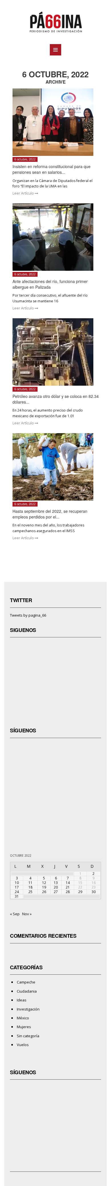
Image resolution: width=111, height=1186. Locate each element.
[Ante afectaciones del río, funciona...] (56, 237)
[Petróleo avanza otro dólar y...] (56, 352)
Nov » (27, 913)
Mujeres (24, 1026)
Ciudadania (27, 991)
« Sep (15, 913)
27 (56, 891)
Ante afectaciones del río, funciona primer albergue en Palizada (50, 284)
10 (17, 882)
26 (44, 891)
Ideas (21, 1000)
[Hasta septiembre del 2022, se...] (56, 467)
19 (44, 887)
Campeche (26, 982)
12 (44, 882)
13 (56, 882)
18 (30, 887)
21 (68, 887)
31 (17, 896)
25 (30, 891)
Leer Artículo (24, 193)
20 (56, 887)
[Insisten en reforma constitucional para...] (56, 122)
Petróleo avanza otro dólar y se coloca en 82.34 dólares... (56, 399)
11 (30, 882)
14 (68, 882)
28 (68, 891)
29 (80, 891)
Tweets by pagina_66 (28, 615)
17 (17, 887)
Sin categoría (28, 1035)
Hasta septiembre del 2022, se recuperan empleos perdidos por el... (50, 514)
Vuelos (23, 1044)
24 (17, 891)
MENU (55, 49)
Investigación (28, 1009)
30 (94, 891)
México (23, 1017)
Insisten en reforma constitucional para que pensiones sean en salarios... (52, 169)
